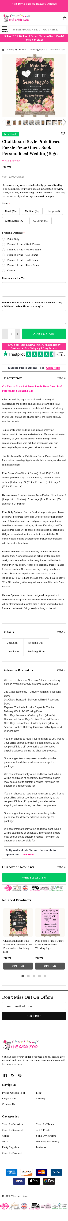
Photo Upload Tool (13, 1092)
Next (64, 122)
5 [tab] (45, 976)
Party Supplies (10, 1147)
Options (18, 966)
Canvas (11, 270)
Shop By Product (12, 1153)
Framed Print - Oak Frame (22, 254)
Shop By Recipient (12, 1130)
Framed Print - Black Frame (23, 244)
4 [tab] (39, 976)
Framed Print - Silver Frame (23, 265)
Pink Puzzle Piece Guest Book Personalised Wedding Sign (49, 944)
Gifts (5, 1141)
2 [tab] (28, 976)
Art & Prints (43, 1130)
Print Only (13, 239)
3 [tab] (34, 976)
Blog (38, 1092)
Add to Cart (44, 334)
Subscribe (34, 1016)
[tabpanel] (18, 939)
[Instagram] (12, 1075)
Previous (3, 122)
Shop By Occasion (12, 1124)
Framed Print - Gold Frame (23, 260)
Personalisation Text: (14, 278)
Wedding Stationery (47, 1141)
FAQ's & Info (9, 1098)
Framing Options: (13, 232)
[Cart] (64, 18)
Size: (6, 203)
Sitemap (41, 1098)
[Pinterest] (20, 1075)
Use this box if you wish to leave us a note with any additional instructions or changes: (32, 304)
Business (41, 1147)
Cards (5, 1135)
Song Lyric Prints (46, 1135)
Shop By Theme (45, 1124)
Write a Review (11, 160)
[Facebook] (5, 1075)
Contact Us (8, 1104)
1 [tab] (23, 976)
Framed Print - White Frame (24, 249)
